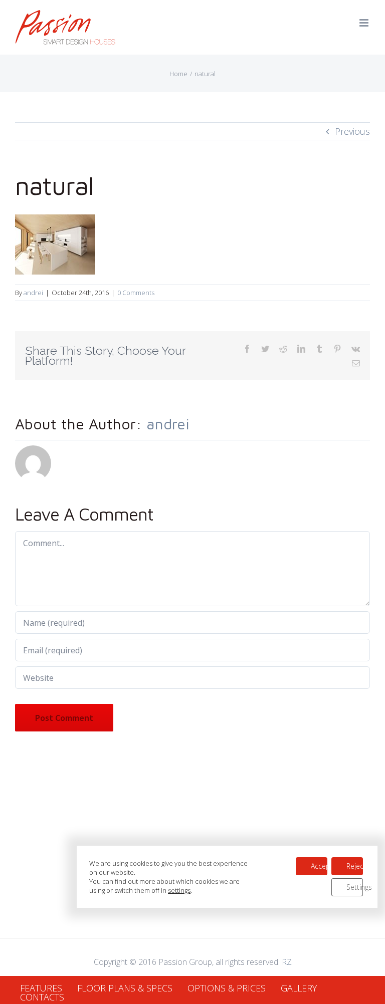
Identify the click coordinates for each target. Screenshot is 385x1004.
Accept (319, 866)
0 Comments (135, 292)
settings (179, 890)
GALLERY (299, 987)
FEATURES (41, 987)
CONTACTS (42, 996)
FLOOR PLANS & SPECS (124, 987)
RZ (287, 961)
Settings (354, 887)
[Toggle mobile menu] (364, 23)
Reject (354, 866)
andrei (33, 292)
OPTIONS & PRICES (226, 987)
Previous (352, 131)
